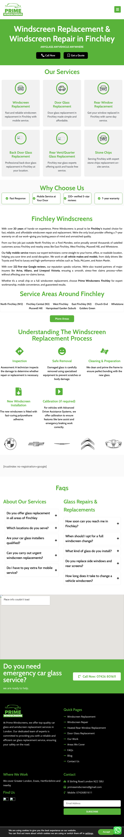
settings (89, 833)
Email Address (72, 799)
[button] (4, 444)
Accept (106, 831)
